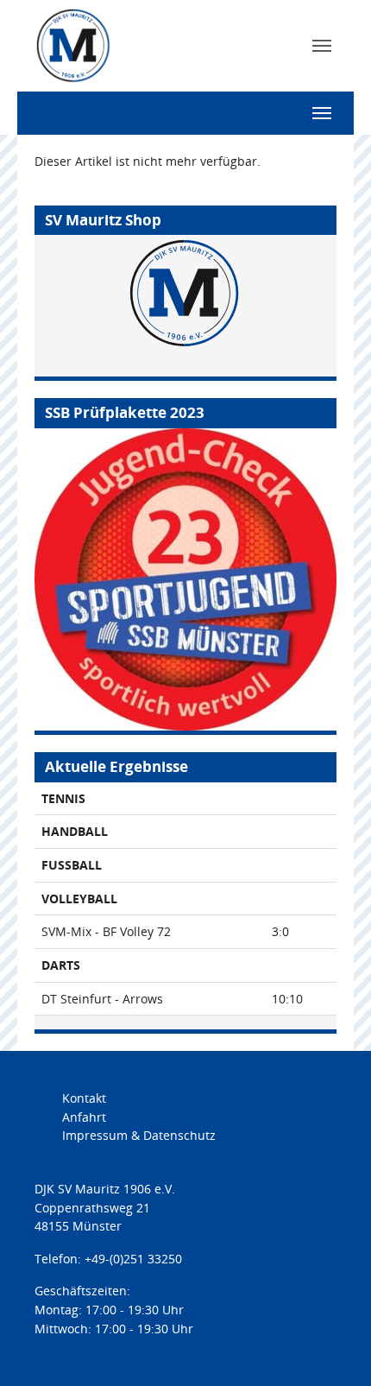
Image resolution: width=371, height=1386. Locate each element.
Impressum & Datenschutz (139, 1135)
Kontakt (84, 1098)
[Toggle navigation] (321, 45)
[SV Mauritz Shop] (185, 306)
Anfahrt (84, 1117)
